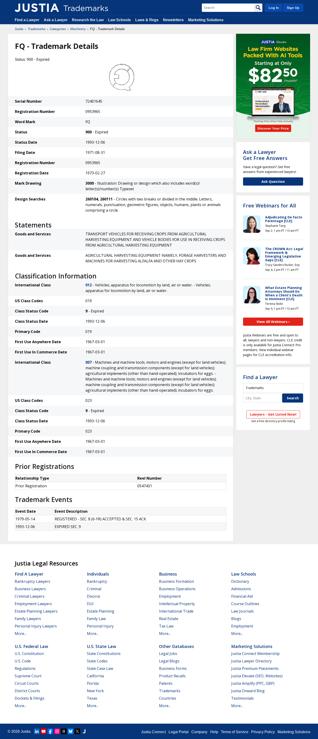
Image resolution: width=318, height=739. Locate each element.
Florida (93, 683)
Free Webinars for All (269, 205)
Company (199, 732)
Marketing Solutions (205, 20)
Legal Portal (179, 732)
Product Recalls (172, 675)
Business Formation (176, 581)
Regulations (25, 668)
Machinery (78, 29)
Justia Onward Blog (248, 690)
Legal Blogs (169, 661)
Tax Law (166, 626)
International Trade (176, 611)
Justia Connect (153, 732)
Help (214, 732)
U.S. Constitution (29, 653)
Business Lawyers (30, 588)
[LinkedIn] (37, 731)
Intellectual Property (177, 603)
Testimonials (242, 698)
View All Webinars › (273, 321)
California (95, 675)
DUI (90, 603)
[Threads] (64, 731)
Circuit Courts (27, 683)
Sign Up (293, 8)
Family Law (96, 618)
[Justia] (37, 7)
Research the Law (88, 20)
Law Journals (242, 611)
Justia (19, 29)
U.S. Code (23, 661)
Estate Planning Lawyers (36, 611)
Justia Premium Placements (255, 668)
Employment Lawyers (33, 603)
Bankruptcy (97, 581)
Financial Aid (242, 596)
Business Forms (173, 668)
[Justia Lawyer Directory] (84, 731)
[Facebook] (50, 731)
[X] (77, 731)
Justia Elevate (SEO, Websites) (257, 675)
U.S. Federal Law (31, 646)
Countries (167, 698)
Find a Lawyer (27, 20)
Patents (166, 683)
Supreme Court (28, 675)
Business (168, 574)
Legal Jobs (168, 653)
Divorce (93, 596)
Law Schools (119, 20)
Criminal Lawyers (29, 596)
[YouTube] (43, 731)
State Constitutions (104, 653)
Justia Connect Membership (255, 653)
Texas (92, 698)
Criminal (94, 588)
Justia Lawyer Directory (251, 661)
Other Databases (176, 646)
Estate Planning (100, 611)
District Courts (27, 690)
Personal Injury (100, 626)
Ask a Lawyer (56, 20)
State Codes (97, 661)
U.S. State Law (101, 646)
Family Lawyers (28, 618)
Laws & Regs (147, 20)
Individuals (98, 574)
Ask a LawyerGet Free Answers (265, 154)
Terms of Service (234, 732)
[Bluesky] (70, 731)
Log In (274, 8)
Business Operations (177, 588)
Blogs (236, 618)
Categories (58, 29)
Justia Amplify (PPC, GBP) (252, 683)
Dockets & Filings (29, 698)
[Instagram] (57, 731)
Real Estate (168, 618)
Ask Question (273, 181)
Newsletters (173, 20)
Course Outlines (245, 603)
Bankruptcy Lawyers (32, 581)
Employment (170, 596)
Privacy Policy (263, 732)
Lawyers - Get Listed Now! (273, 414)
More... (20, 633)
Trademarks (36, 29)
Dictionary (240, 581)
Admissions (241, 588)
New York (95, 690)
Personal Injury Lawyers (36, 626)
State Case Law (100, 668)
